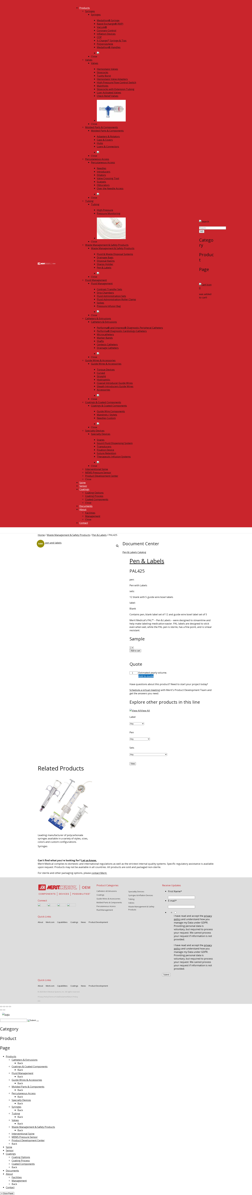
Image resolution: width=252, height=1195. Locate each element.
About (9, 1174)
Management (19, 1180)
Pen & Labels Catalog (134, 552)
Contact (10, 1187)
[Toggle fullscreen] (4, 1006)
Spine (9, 1147)
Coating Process (21, 1160)
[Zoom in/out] (1, 1006)
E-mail (172, 900)
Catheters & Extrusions (24, 1059)
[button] (117, 546)
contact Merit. (99, 873)
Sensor (10, 1150)
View (133, 764)
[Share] (7, 1006)
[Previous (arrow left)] (1, 1009)
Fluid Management (22, 1073)
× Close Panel (7, 1193)
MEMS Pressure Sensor (25, 1137)
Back (20, 1063)
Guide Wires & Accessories (27, 1080)
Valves (15, 1120)
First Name (175, 891)
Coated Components (23, 1164)
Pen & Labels (99, 535)
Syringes (16, 1106)
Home (41, 535)
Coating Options (21, 1157)
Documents (12, 1170)
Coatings (11, 1153)
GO (201, 231)
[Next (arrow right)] (4, 1009)
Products (11, 1056)
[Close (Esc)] (10, 1006)
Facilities (17, 1177)
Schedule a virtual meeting (145, 690)
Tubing (16, 1113)
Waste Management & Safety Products (68, 535)
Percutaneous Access (24, 1093)
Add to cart (135, 651)
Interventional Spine (23, 1133)
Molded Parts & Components (28, 1086)
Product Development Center (28, 1140)
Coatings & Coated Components (30, 1066)
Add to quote (146, 676)
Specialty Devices (21, 1100)
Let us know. (89, 860)
